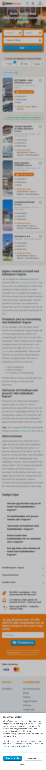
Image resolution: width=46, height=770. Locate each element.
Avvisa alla (33, 758)
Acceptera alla (12, 758)
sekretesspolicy (9, 746)
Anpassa (23, 764)
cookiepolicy (25, 746)
